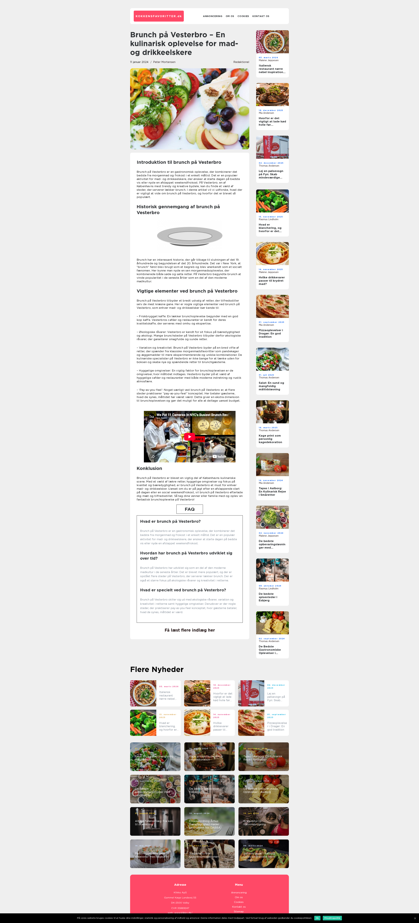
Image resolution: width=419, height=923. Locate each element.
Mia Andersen (266, 113)
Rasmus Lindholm (268, 219)
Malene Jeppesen (269, 60)
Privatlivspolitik (332, 918)
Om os (230, 16)
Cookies (243, 16)
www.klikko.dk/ (183, 912)
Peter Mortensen (164, 62)
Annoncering (212, 16)
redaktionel (241, 62)
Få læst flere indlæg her (190, 630)
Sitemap (239, 911)
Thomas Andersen (269, 166)
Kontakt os (260, 16)
